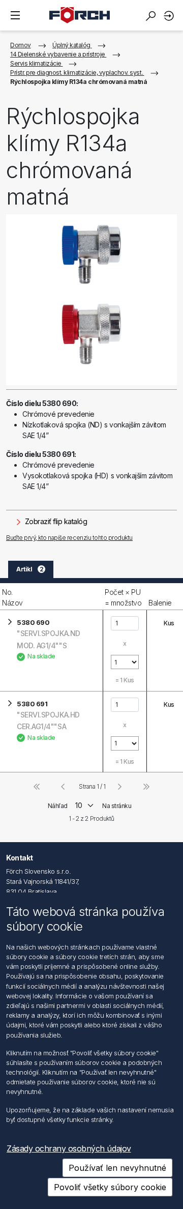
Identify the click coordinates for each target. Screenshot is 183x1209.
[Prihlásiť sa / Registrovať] (170, 15)
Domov (20, 45)
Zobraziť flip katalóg (55, 521)
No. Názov (12, 597)
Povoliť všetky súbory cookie (110, 1187)
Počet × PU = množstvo (123, 597)
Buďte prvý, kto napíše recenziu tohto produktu (69, 537)
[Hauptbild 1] (91, 300)
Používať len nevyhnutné (117, 1168)
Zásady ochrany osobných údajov (69, 1148)
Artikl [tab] (29, 569)
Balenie (160, 602)
